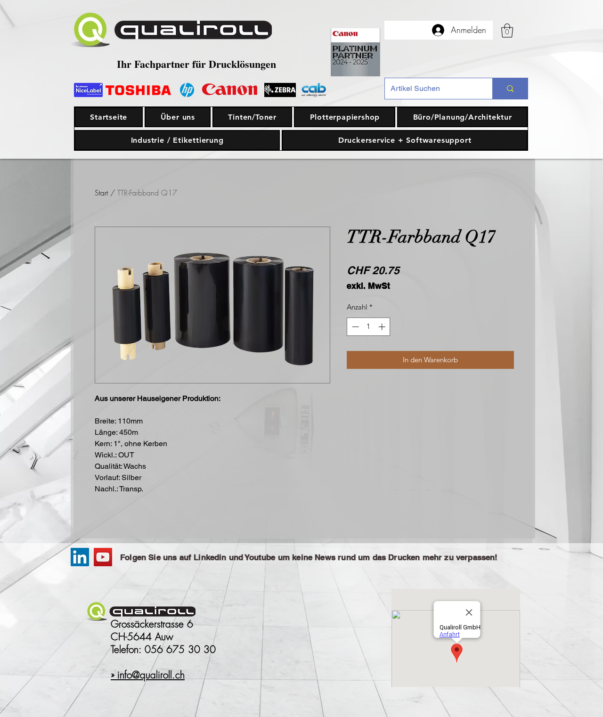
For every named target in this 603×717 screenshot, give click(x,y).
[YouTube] (103, 557)
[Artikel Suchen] (510, 88)
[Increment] (382, 326)
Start (101, 192)
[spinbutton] (368, 326)
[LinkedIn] (80, 557)
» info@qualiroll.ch (148, 674)
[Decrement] (354, 326)
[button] (507, 31)
